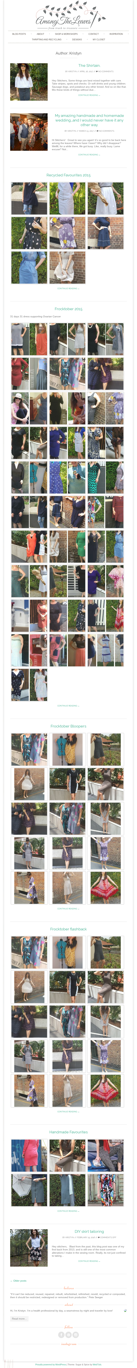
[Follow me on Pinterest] (68, 1335)
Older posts (18, 1280)
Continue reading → (89, 95)
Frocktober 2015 (68, 309)
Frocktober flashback (68, 929)
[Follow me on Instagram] (75, 1335)
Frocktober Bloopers (68, 726)
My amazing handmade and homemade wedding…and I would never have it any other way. (89, 120)
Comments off (108, 1237)
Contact (93, 34)
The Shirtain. (89, 65)
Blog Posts (19, 34)
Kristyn (72, 71)
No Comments (105, 71)
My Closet (99, 39)
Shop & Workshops (66, 34)
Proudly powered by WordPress (50, 1364)
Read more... (19, 1318)
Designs (77, 39)
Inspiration (116, 34)
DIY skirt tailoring (89, 1231)
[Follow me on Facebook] (61, 1335)
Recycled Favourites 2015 (69, 175)
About (40, 34)
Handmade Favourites (68, 1132)
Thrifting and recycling (46, 39)
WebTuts (97, 1364)
